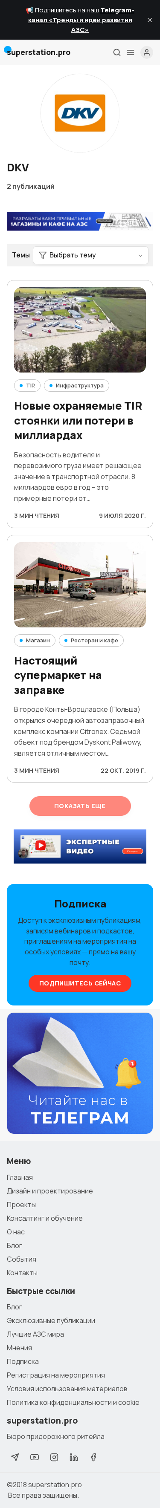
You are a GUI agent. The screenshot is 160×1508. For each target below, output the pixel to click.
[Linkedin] (74, 1457)
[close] (150, 20)
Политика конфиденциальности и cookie (73, 1402)
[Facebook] (93, 1457)
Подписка (23, 1361)
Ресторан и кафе (94, 640)
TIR (30, 385)
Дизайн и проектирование (50, 1191)
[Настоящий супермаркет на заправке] (80, 584)
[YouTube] (34, 1457)
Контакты (22, 1272)
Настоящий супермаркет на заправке (58, 675)
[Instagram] (54, 1457)
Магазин (38, 640)
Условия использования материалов (67, 1388)
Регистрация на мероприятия (56, 1375)
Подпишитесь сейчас (80, 983)
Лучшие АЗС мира (35, 1334)
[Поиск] (117, 52)
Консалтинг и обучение (45, 1218)
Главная (20, 1177)
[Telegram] (15, 1457)
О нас (16, 1231)
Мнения (19, 1347)
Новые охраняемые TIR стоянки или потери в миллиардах (78, 420)
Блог (14, 1245)
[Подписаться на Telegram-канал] (80, 1073)
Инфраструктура (80, 385)
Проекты (21, 1204)
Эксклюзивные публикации (51, 1320)
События (21, 1259)
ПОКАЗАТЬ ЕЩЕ (80, 806)
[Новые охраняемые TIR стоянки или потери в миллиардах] (80, 330)
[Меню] (130, 52)
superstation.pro (55, 1484)
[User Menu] (146, 52)
